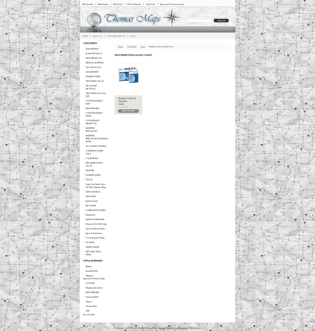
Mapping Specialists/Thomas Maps (94, 277)
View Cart (150, 4)
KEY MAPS (91, 205)
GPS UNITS (91, 196)
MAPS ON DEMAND (95, 219)
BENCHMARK (92, 108)
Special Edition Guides (95, 228)
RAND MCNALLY (94, 53)
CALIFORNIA (90, 158)
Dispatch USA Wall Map (96, 223)
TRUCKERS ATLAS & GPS (96, 95)
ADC (88, 310)
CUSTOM (90, 283)
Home (120, 46)
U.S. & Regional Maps (95, 237)
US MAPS (88, 242)
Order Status (103, 4)
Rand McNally (92, 270)
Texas (142, 46)
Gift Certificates (134, 4)
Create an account (176, 4)
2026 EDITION (92, 48)
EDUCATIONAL (93, 191)
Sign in (163, 4)
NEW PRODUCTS (92, 58)
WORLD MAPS (92, 246)
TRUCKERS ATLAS (95, 81)
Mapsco (89, 301)
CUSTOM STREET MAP (94, 102)
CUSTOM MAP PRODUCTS (92, 122)
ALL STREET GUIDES (96, 146)
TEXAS (87, 179)
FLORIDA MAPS (93, 174)
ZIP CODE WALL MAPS (93, 253)
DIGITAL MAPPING (95, 62)
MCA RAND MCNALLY (91, 87)
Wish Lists (117, 4)
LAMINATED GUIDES (96, 210)
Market (89, 266)
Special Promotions (92, 233)
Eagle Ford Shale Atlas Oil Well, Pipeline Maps (96, 186)
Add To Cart (128, 111)
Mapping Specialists (94, 287)
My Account (87, 4)
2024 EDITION (90, 72)
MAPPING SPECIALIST (91, 129)
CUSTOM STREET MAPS (94, 114)
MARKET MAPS (93, 76)
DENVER (90, 170)
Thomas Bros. (91, 306)
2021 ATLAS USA (92, 67)
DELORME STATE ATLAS (94, 164)
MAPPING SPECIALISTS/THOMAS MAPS (95, 138)
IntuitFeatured (92, 200)
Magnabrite (90, 214)
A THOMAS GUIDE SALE (93, 152)
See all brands (89, 314)
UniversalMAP (92, 296)
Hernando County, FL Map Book (127, 100)
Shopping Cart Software (177, 327)
